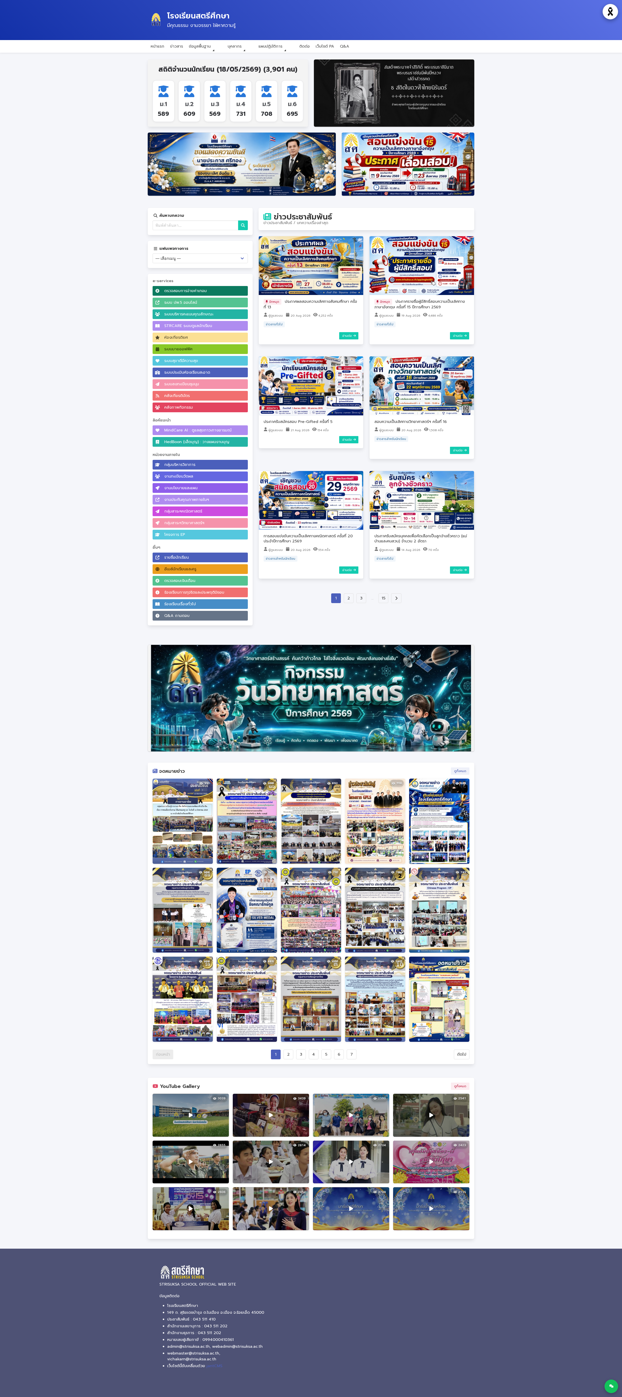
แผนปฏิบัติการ (270, 46)
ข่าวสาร (176, 46)
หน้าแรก (157, 46)
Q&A (344, 46)
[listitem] (183, 821)
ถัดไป (461, 1054)
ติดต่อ (304, 46)
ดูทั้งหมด (460, 771)
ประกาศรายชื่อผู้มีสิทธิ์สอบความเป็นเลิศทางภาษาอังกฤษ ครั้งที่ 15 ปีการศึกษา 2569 (419, 304)
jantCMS (214, 1366)
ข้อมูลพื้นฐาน (200, 46)
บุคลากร (235, 46)
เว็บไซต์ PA (325, 46)
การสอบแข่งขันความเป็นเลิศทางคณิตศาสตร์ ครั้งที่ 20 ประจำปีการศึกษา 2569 (308, 538)
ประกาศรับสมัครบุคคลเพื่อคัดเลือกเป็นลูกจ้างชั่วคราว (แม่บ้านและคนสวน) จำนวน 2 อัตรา (420, 538)
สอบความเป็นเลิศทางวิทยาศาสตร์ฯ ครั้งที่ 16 (410, 422)
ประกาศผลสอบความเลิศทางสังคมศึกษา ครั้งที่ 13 (310, 304)
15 (383, 598)
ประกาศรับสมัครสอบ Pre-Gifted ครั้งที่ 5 (298, 422)
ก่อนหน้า (163, 1054)
